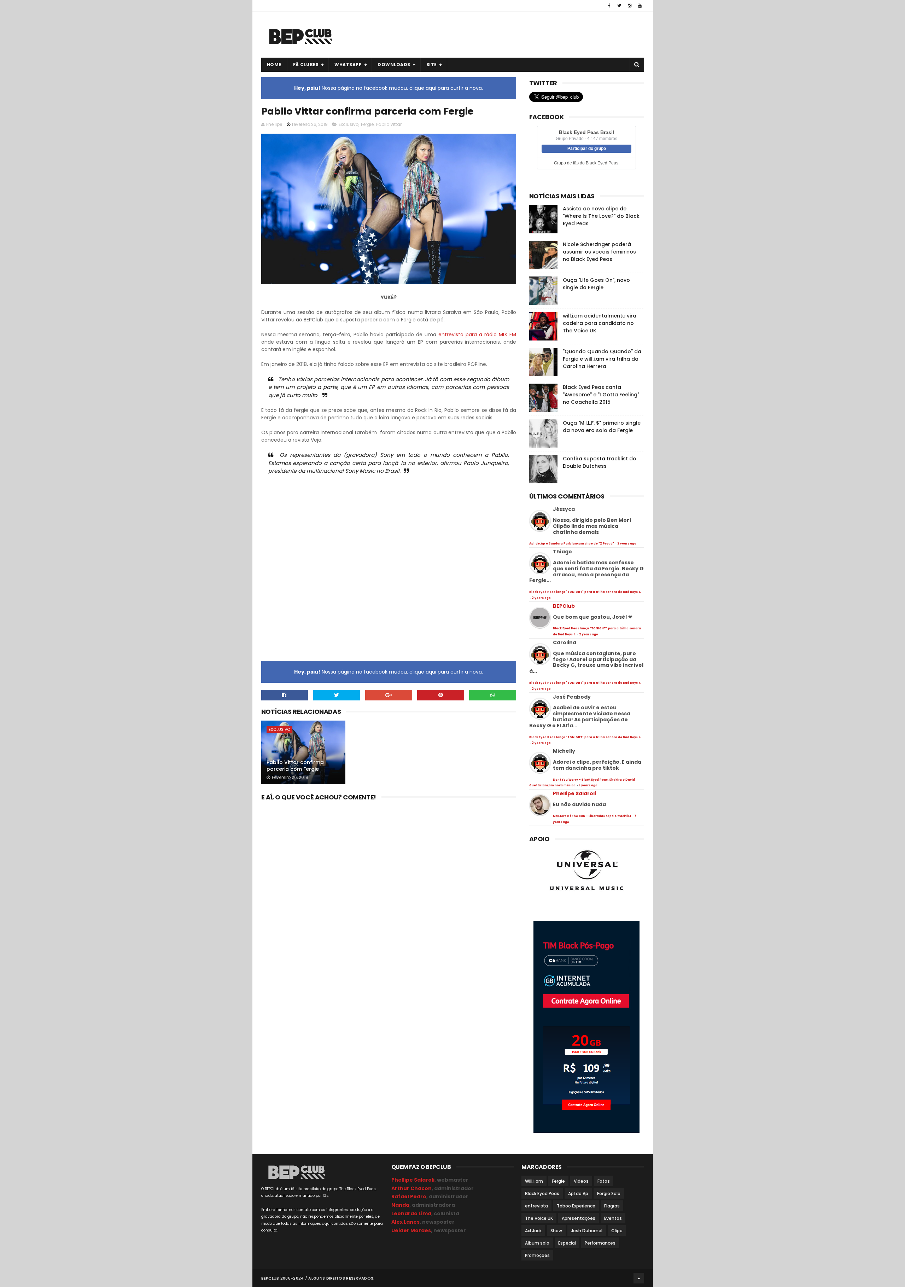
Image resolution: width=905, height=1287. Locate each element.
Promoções (537, 1255)
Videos (581, 1181)
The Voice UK (539, 1218)
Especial (567, 1243)
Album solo (537, 1243)
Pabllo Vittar (389, 124)
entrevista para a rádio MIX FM (477, 334)
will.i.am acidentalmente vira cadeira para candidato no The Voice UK (599, 323)
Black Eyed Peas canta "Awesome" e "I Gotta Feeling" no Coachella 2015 (601, 395)
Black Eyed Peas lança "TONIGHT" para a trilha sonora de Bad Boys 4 (585, 592)
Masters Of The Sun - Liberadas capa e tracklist (592, 816)
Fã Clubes (306, 65)
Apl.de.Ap (578, 1193)
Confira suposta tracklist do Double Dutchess (599, 462)
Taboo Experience (576, 1206)
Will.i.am (534, 1181)
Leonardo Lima (411, 1213)
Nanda (400, 1205)
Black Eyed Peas (542, 1193)
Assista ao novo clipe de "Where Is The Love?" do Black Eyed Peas (601, 216)
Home (274, 65)
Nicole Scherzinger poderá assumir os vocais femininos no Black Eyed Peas (599, 252)
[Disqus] (388, 892)
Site (431, 65)
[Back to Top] (639, 1278)
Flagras (612, 1206)
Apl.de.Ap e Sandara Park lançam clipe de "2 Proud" (572, 544)
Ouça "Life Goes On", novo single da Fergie (596, 283)
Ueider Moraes (411, 1230)
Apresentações (578, 1218)
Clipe (617, 1231)
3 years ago (588, 785)
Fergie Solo (608, 1193)
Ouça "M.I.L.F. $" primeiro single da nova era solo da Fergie (602, 426)
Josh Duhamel (586, 1231)
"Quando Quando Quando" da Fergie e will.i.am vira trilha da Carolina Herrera (602, 359)
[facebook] (609, 5)
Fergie (367, 124)
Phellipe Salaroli (574, 793)
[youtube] (640, 5)
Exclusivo (348, 124)
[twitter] (619, 5)
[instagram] (629, 5)
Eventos (613, 1218)
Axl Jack (533, 1231)
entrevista (536, 1206)
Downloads (394, 65)
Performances (600, 1243)
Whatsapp (348, 65)
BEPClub (564, 606)
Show (556, 1231)
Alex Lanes (405, 1221)
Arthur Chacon (411, 1188)
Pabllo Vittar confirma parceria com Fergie (295, 766)
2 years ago (626, 544)
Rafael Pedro (408, 1196)
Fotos (603, 1181)
